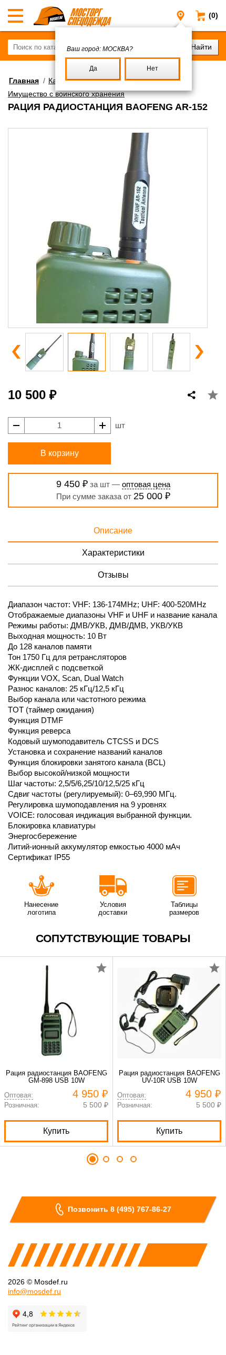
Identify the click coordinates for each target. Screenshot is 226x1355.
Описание (113, 530)
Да (93, 68)
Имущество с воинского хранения (66, 94)
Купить (56, 1130)
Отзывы (113, 574)
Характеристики (113, 552)
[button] (16, 351)
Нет (152, 68)
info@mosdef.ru (34, 1291)
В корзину (59, 453)
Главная (24, 80)
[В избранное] (212, 394)
